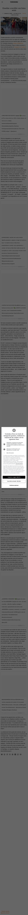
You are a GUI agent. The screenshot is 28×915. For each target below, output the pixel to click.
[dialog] (14, 457)
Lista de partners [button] (19, 463)
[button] (14, 453)
